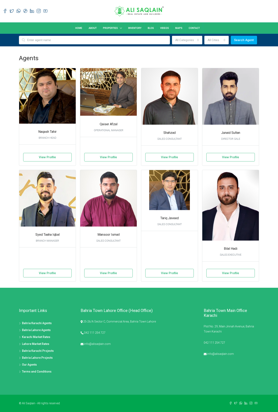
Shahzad (169, 133)
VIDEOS (164, 28)
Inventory (134, 28)
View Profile (47, 157)
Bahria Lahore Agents (36, 330)
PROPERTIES (110, 28)
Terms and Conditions (36, 371)
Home (78, 28)
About (93, 28)
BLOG (151, 28)
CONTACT (194, 28)
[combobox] (187, 40)
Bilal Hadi (230, 249)
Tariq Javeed (169, 218)
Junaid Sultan (230, 133)
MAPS (178, 28)
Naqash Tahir (47, 132)
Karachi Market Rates (36, 337)
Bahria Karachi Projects (38, 350)
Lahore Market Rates (35, 344)
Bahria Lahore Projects (37, 357)
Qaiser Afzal (108, 124)
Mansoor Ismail (108, 235)
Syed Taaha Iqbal (47, 235)
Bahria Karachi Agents (37, 323)
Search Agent (244, 40)
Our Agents (29, 364)
